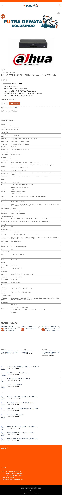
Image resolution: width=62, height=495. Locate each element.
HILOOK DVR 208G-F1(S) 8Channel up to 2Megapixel (31, 351)
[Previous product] (5, 80)
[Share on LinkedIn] (16, 111)
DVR (7, 72)
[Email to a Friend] (10, 111)
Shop (33, 490)
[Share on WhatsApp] (2, 111)
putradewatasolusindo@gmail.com (14, 479)
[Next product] (2, 80)
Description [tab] (4, 120)
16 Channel (13, 72)
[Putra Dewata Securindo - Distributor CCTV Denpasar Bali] (31, 6)
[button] (2, 5)
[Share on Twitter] (8, 111)
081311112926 (10, 477)
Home (2, 72)
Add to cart (15, 103)
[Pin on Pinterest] (13, 111)
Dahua (13, 107)
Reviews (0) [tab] (12, 120)
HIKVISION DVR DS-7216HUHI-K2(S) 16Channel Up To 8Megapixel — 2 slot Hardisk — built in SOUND (51, 352)
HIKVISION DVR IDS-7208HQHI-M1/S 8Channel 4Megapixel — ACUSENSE (10, 351)
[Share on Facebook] (5, 111)
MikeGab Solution (35, 493)
